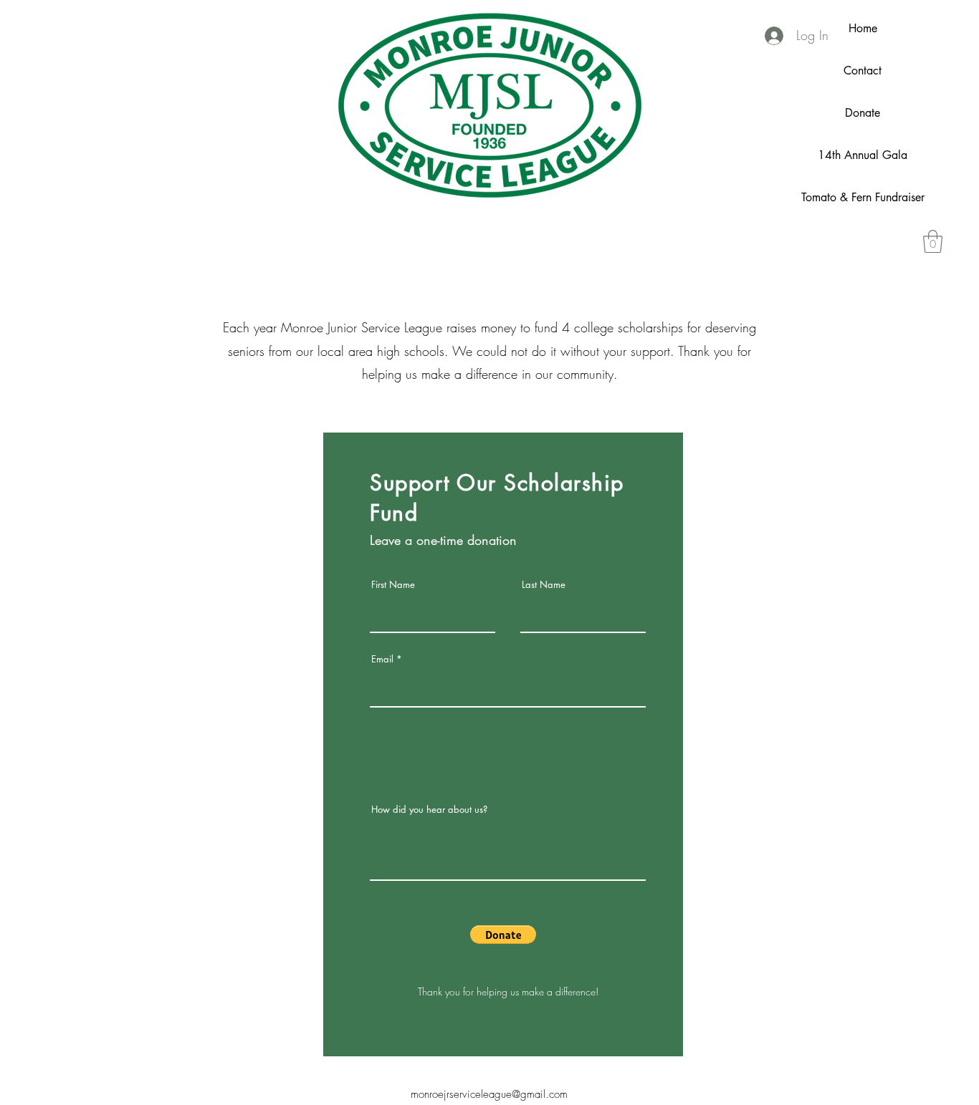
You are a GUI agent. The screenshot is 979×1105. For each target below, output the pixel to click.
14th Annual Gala (862, 155)
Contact (863, 70)
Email (382, 659)
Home (863, 28)
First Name (393, 584)
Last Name (543, 584)
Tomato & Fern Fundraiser (863, 197)
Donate (862, 112)
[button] (932, 241)
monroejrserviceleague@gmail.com (489, 1094)
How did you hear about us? (429, 809)
